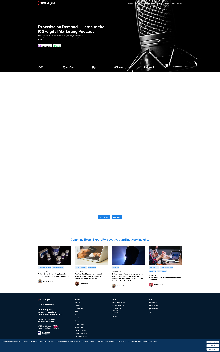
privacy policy (44, 341)
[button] (130, 3)
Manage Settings (212, 342)
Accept (212, 345)
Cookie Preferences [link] (81, 333)
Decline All (212, 349)
